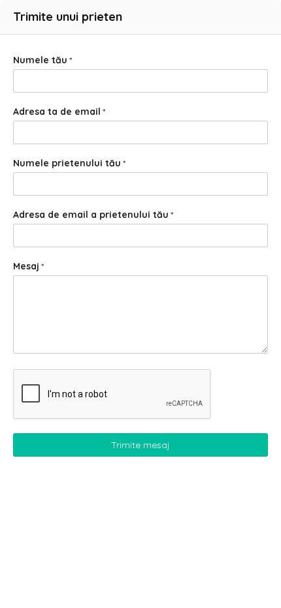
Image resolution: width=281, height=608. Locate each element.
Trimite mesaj (140, 445)
